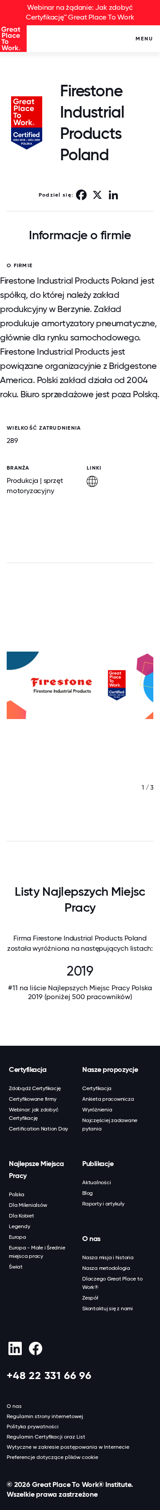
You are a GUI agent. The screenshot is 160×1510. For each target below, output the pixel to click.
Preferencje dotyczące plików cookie (52, 1457)
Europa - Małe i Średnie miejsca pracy (37, 1252)
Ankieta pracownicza (108, 1099)
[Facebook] (35, 1348)
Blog (87, 1193)
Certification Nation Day (38, 1129)
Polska (16, 1194)
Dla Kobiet (21, 1216)
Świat (16, 1267)
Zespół (90, 1298)
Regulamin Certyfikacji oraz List (46, 1437)
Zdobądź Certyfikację (35, 1088)
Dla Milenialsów (28, 1205)
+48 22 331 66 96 (49, 1375)
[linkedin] (15, 1348)
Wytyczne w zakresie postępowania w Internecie (68, 1447)
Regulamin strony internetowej (45, 1416)
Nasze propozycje (110, 1069)
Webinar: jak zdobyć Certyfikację (33, 1114)
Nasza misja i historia (108, 1257)
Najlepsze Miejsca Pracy (36, 1169)
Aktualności (96, 1182)
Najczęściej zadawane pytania (109, 1124)
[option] (80, 703)
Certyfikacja (27, 1069)
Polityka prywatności (33, 1426)
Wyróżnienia (97, 1110)
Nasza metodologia (106, 1268)
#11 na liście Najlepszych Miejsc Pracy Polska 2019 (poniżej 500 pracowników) (80, 992)
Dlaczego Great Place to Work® (112, 1283)
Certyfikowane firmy (32, 1099)
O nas (91, 1238)
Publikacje (97, 1163)
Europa (17, 1237)
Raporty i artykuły (103, 1204)
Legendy (19, 1226)
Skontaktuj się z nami (107, 1308)
